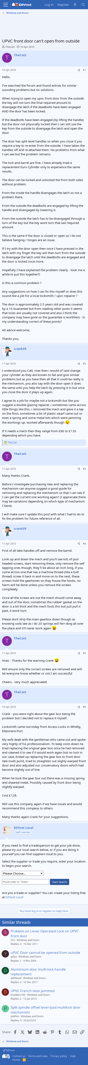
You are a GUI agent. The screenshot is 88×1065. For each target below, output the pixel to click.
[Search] (83, 4)
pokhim (15, 1016)
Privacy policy (59, 1056)
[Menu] (5, 5)
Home (16, 1060)
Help (73, 1056)
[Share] (78, 70)
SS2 (13, 940)
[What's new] (75, 4)
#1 (84, 70)
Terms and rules (37, 1056)
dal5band (16, 978)
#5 (84, 653)
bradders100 (18, 995)
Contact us (18, 1056)
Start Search (59, 882)
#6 (84, 707)
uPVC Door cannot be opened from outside (45, 952)
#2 (84, 363)
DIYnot (10, 1050)
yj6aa (14, 956)
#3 (84, 469)
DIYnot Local (14, 897)
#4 (84, 543)
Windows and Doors (28, 940)
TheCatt (10, 47)
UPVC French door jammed (32, 990)
